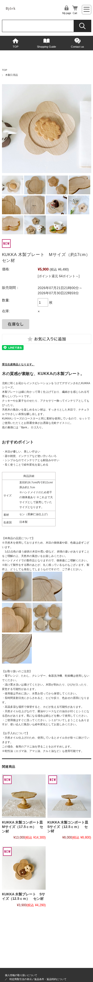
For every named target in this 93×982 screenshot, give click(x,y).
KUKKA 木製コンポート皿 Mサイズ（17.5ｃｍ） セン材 (24, 827)
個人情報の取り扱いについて (21, 975)
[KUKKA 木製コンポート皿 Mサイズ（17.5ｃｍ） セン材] (24, 796)
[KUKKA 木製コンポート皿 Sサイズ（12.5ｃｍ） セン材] (69, 796)
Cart (75, 13)
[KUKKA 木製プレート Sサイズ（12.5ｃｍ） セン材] (24, 868)
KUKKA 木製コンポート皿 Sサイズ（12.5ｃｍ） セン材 (69, 827)
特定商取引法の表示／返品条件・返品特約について (37, 979)
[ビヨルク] (16, 11)
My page (66, 13)
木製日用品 (11, 75)
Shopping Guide (46, 46)
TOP (15, 46)
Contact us (77, 46)
